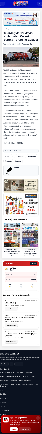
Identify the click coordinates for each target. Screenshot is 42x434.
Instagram (19, 364)
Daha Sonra (24, 429)
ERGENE (3, 406)
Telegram (8, 161)
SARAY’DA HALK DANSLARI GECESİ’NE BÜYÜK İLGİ (17, 376)
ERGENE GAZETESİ (10, 354)
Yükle (14, 429)
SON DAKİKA (4, 410)
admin (16, 168)
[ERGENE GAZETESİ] (21, 3)
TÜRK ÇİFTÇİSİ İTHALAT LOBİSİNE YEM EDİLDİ (16, 372)
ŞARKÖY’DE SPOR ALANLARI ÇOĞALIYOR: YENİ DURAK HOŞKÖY (19, 386)
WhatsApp (32, 156)
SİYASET (3, 402)
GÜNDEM (3, 394)
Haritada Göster (11, 309)
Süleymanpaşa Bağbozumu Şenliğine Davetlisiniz (15, 380)
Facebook (20, 156)
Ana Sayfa (6, 29)
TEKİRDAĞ (3, 414)
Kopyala (18, 161)
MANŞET (3, 398)
